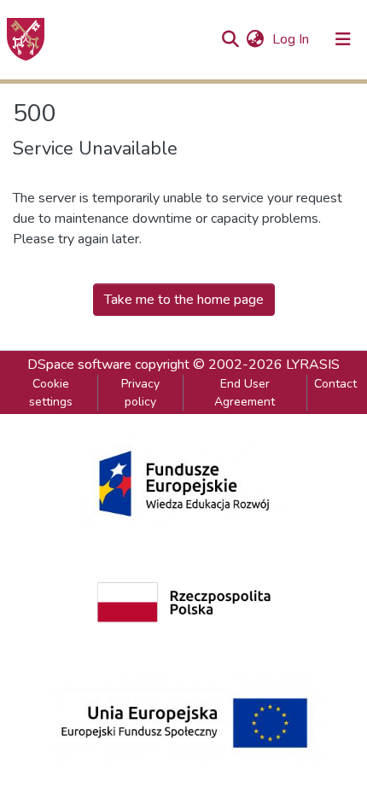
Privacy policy (140, 393)
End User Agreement (244, 393)
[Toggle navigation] (343, 39)
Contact (335, 384)
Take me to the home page (184, 299)
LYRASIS (313, 364)
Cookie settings (51, 393)
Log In (292, 39)
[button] (255, 39)
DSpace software (79, 364)
